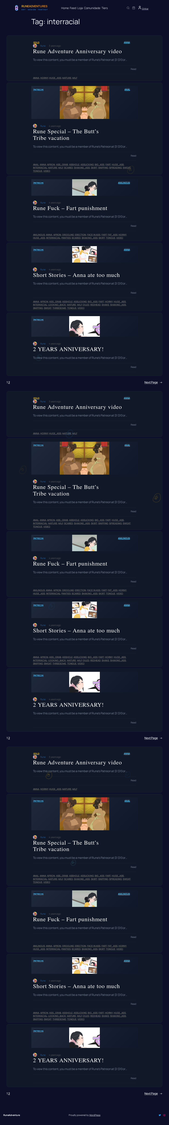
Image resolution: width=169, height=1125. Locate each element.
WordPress (94, 1115)
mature (66, 77)
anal (127, 89)
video (46, 170)
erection (80, 234)
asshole (74, 164)
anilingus (124, 182)
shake (105, 304)
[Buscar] (128, 7)
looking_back (57, 304)
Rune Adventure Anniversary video (77, 51)
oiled (86, 304)
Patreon (38, 89)
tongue (37, 170)
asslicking (87, 164)
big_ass (99, 164)
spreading (115, 167)
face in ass (93, 234)
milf (74, 77)
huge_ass (55, 77)
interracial (40, 167)
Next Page (153, 382)
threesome (59, 308)
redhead (95, 304)
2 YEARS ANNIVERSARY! (68, 349)
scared (68, 167)
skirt (94, 167)
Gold (36, 42)
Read (133, 69)
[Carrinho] (133, 7)
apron (51, 164)
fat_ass (112, 234)
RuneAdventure (11, 1115)
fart (108, 164)
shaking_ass (82, 167)
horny (44, 77)
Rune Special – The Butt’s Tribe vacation (66, 134)
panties (65, 237)
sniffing (103, 167)
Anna (127, 42)
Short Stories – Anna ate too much (76, 274)
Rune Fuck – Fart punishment (70, 208)
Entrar (145, 8)
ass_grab (62, 164)
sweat (126, 167)
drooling (68, 234)
